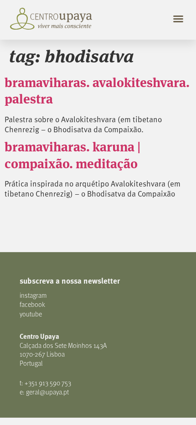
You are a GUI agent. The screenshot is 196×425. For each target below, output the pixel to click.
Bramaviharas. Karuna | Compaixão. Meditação (73, 154)
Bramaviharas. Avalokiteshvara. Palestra (97, 90)
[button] (178, 18)
